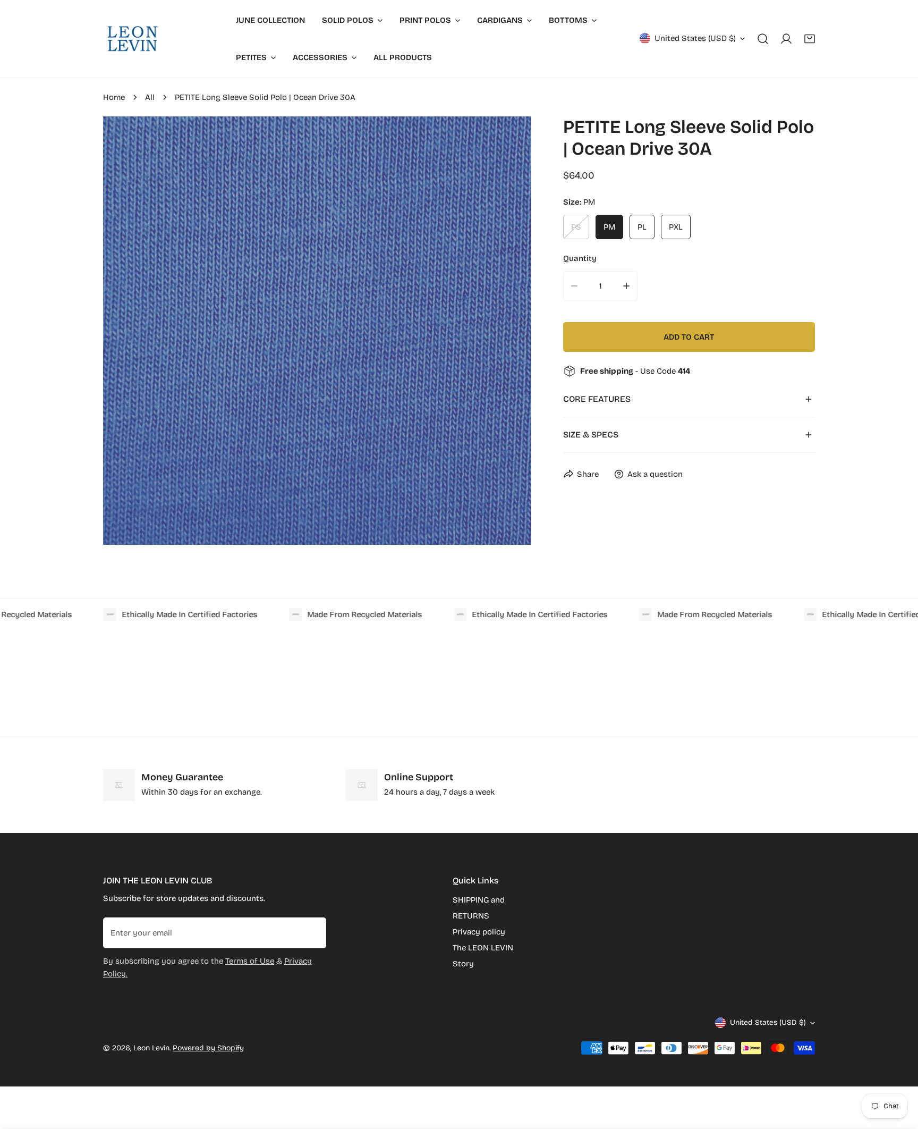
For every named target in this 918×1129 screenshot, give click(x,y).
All (150, 97)
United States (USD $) (695, 38)
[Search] (763, 38)
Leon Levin (151, 1047)
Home (114, 97)
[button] (809, 38)
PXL (676, 227)
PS (576, 227)
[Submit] (312, 932)
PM (609, 227)
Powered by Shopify (208, 1047)
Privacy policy (479, 932)
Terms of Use (249, 961)
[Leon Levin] (132, 39)
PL (642, 227)
